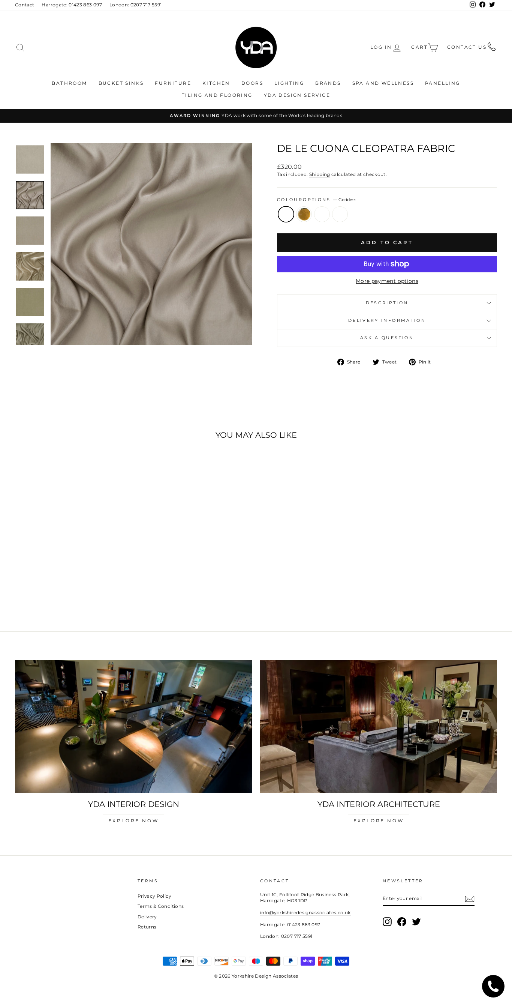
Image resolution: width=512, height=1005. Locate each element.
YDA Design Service (297, 95)
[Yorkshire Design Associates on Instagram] (387, 921)
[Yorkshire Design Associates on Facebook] (401, 921)
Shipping (319, 174)
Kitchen (216, 83)
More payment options (387, 281)
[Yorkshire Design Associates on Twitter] (416, 921)
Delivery (147, 916)
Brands (328, 83)
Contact (24, 5)
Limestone (321, 214)
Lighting (289, 83)
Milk (339, 214)
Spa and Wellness (383, 83)
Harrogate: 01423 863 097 (72, 5)
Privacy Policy (154, 896)
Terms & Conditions (161, 906)
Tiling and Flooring (217, 95)
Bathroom (69, 83)
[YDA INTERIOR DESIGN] (133, 726)
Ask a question (387, 337)
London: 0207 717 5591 (135, 5)
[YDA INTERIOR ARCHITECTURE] (378, 726)
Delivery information (387, 320)
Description (387, 302)
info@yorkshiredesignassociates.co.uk (305, 912)
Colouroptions (316, 199)
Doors (252, 83)
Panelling (442, 83)
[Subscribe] (470, 898)
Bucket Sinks (121, 83)
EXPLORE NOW (133, 820)
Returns (147, 927)
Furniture (173, 83)
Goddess (285, 214)
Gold (303, 214)
